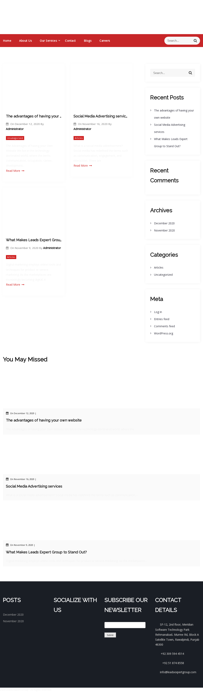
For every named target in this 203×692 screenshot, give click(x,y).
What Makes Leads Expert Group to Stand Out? (34, 240)
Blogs (88, 40)
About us (25, 40)
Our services (48, 40)
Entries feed (161, 319)
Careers (105, 40)
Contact (70, 40)
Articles (79, 137)
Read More (13, 171)
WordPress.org (163, 333)
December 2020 (164, 223)
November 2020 (164, 230)
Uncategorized (15, 137)
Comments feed (164, 326)
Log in (158, 312)
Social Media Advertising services (101, 116)
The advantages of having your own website (34, 116)
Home (7, 40)
